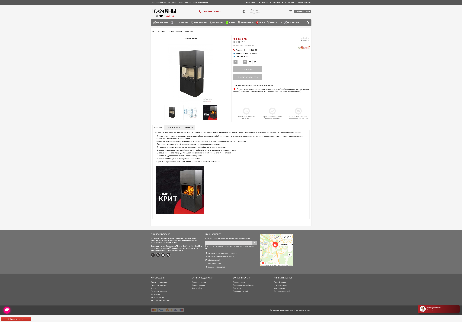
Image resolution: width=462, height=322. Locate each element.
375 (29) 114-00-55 (214, 263)
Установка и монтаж (200, 2)
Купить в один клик (248, 77)
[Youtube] (158, 255)
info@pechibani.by (214, 260)
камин (249, 85)
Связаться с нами (199, 282)
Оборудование (247, 22)
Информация (293, 22)
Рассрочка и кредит (175, 2)
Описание (158, 127)
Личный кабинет (280, 282)
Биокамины (218, 22)
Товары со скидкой (240, 291)
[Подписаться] (254, 243)
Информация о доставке (160, 300)
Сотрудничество (157, 297)
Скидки (188, 2)
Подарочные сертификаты (243, 285)
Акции (262, 22)
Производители (239, 282)
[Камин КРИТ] (190, 74)
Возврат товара (198, 285)
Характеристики (173, 127)
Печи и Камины (201, 22)
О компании (155, 294)
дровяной (261, 85)
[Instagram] (153, 255)
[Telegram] (163, 255)
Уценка (232, 22)
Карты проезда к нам (158, 2)
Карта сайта (197, 288)
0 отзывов (305, 40)
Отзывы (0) (188, 127)
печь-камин (242, 85)
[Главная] (153, 31)
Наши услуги (276, 22)
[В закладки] (250, 62)
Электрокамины (180, 22)
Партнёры (237, 288)
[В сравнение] (255, 62)
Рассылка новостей (282, 291)
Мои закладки (279, 288)
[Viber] (168, 255)
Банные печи (162, 22)
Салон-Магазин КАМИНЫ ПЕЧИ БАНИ (300, 310)
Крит (255, 85)
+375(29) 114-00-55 (212, 11)
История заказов (281, 285)
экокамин (269, 85)
